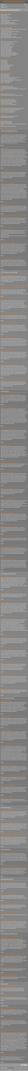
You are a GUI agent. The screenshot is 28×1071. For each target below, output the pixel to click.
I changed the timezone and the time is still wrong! (10, 31)
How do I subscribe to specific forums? (8, 110)
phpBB (2, 331)
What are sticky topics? (5, 67)
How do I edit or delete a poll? (6, 47)
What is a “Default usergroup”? (6, 81)
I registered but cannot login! (6, 17)
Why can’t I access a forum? (6, 48)
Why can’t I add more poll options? (7, 46)
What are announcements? (6, 66)
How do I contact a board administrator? (8, 126)
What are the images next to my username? (9, 34)
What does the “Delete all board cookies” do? (9, 23)
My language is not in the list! (6, 32)
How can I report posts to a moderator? (8, 52)
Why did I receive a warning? (6, 51)
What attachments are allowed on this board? (9, 116)
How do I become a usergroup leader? (8, 78)
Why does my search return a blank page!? (9, 101)
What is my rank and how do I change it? (8, 36)
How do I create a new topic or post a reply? (9, 41)
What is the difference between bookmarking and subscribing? (12, 108)
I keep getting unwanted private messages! (9, 87)
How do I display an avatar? (6, 35)
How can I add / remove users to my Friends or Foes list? (12, 95)
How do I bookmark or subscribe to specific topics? (10, 109)
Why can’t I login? (4, 19)
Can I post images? (4, 63)
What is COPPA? (4, 15)
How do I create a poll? (5, 45)
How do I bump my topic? (5, 56)
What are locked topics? (5, 68)
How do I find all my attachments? (7, 117)
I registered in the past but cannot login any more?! (10, 20)
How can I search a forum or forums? (8, 99)
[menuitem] (4, 5)
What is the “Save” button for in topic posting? (9, 53)
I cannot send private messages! (7, 86)
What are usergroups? (5, 76)
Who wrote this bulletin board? (6, 121)
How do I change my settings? (6, 28)
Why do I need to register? (6, 14)
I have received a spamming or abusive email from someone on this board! (13, 89)
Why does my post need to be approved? (8, 54)
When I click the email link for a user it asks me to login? (11, 37)
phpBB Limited (11, 1011)
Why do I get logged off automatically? (8, 22)
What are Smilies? (4, 62)
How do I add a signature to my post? (8, 44)
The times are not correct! (6, 30)
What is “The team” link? (5, 82)
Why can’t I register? (5, 16)
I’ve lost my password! (5, 21)
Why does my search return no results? (8, 100)
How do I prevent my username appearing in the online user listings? (14, 29)
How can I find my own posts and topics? (8, 104)
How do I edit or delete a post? (6, 42)
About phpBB (13, 1013)
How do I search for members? (7, 103)
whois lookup (9, 1037)
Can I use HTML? (4, 61)
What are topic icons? (5, 69)
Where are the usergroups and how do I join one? (10, 77)
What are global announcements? (7, 65)
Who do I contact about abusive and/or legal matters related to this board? (13, 124)
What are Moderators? (5, 75)
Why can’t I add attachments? (6, 50)
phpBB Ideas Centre (6, 1023)
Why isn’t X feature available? (6, 122)
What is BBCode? (4, 60)
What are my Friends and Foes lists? (8, 94)
